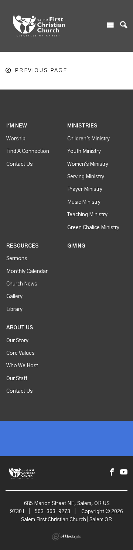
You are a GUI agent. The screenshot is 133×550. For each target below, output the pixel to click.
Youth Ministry (84, 151)
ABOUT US (19, 327)
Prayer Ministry (84, 189)
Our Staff (16, 378)
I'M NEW (16, 126)
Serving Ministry (85, 176)
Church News (21, 284)
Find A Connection (27, 151)
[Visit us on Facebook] (112, 472)
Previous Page (41, 70)
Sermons (16, 258)
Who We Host (22, 365)
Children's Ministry (88, 138)
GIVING (76, 246)
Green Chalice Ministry (93, 227)
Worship (15, 138)
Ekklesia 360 (66, 536)
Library (14, 309)
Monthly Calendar (27, 271)
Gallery (14, 296)
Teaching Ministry (87, 214)
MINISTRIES (82, 126)
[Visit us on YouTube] (123, 472)
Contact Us (19, 164)
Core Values (20, 353)
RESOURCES (22, 246)
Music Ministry (83, 202)
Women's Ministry (87, 164)
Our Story (17, 340)
